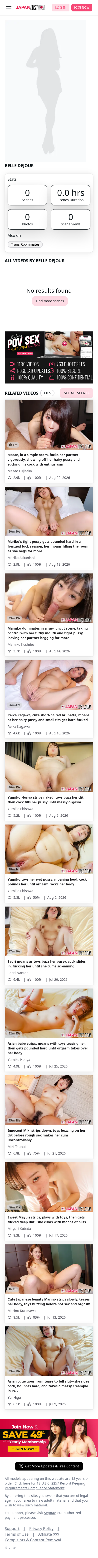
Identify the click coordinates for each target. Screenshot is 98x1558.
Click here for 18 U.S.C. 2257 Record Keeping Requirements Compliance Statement (45, 1485)
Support (15, 1528)
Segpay (49, 1512)
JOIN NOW (81, 7)
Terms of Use (19, 1534)
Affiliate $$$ (51, 1534)
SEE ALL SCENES (76, 393)
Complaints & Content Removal (33, 1540)
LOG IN (61, 7)
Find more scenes (50, 301)
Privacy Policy (44, 1528)
